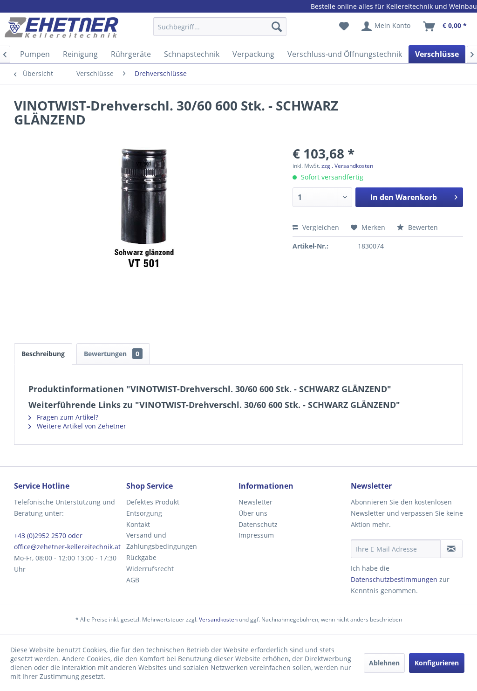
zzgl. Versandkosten (347, 166)
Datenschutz (258, 524)
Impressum (256, 535)
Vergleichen (319, 227)
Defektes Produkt (152, 502)
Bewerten (422, 227)
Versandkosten (218, 619)
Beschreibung (43, 353)
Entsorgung (144, 513)
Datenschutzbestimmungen (394, 579)
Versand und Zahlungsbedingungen (161, 541)
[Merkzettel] (344, 26)
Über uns (252, 513)
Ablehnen (384, 662)
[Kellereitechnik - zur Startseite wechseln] (61, 29)
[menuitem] (220, 31)
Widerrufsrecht (150, 568)
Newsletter (255, 502)
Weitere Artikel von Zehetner (80, 426)
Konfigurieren (437, 662)
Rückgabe (141, 557)
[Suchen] (276, 26)
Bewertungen (111, 353)
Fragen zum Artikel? (66, 417)
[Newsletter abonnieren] (451, 548)
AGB (132, 579)
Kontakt (138, 524)
